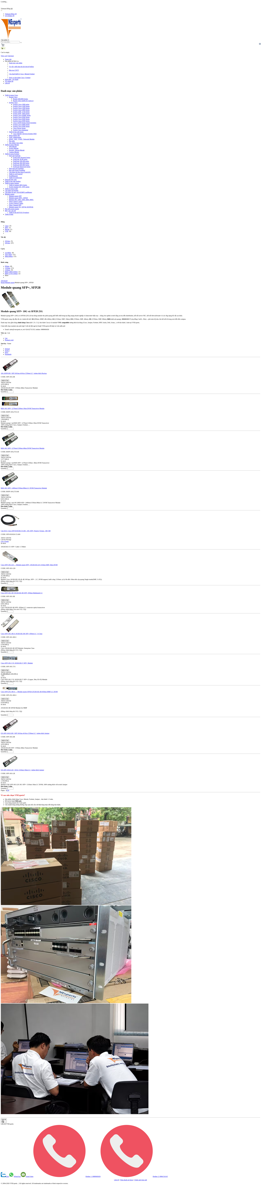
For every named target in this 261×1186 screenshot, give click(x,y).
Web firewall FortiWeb (16, 168)
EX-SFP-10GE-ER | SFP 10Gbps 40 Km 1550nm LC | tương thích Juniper (25, 733)
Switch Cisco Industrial (20, 130)
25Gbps (7, 241)
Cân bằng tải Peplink (11, 190)
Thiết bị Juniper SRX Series (18, 185)
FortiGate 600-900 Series (21, 165)
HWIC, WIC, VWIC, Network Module (21, 139)
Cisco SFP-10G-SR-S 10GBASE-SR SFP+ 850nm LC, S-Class (21, 634)
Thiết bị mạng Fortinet (12, 154)
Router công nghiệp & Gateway (23, 101)
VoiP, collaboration (15, 137)
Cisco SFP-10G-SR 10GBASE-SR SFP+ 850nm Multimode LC (22, 593)
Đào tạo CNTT (14, 70)
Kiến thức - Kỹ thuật (11, 79)
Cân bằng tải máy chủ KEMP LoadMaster (18, 192)
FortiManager (13, 176)
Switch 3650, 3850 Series (21, 113)
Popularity (8, 354)
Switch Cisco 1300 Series (21, 108)
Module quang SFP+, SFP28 (18, 198)
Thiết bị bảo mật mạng (16, 132)
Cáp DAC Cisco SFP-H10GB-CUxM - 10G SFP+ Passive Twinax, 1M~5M (25, 531)
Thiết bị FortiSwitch (15, 178)
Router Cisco (13, 97)
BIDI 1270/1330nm (11, 273)
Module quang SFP (15, 196)
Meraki (7, 229)
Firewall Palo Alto (11, 179)
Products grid (9, 340)
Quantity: (4, 392)
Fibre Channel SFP (15, 205)
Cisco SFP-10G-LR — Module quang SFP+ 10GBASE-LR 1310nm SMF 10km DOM (29, 565)
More (6, 275)
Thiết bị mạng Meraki (12, 145)
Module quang (9, 194)
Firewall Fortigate (14, 156)
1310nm (7, 268)
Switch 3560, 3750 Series (21, 112)
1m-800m (8, 253)
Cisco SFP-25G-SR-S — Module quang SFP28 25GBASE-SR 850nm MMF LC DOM (29, 692)
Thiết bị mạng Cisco (11, 95)
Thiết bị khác (9, 214)
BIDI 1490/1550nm (11, 272)
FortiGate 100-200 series (21, 161)
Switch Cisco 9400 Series (21, 124)
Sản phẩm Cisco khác (16, 143)
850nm (7, 266)
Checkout (10, 56)
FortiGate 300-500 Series (21, 163)
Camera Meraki (14, 152)
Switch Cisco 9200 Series (21, 119)
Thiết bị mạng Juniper (12, 183)
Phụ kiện (12, 141)
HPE (6, 227)
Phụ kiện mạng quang (12, 209)
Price (6, 352)
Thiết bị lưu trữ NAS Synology (19, 212)
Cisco (7, 226)
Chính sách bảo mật (140, 1180)
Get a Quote (5, 541)
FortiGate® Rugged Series (21, 157)
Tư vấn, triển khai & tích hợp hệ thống (21, 66)
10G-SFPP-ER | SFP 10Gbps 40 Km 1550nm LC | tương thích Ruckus (24, 373)
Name (7, 351)
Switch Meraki (13, 148)
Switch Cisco (13, 102)
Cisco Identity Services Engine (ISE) (25, 134)
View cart (4, 56)
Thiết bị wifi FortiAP (16, 174)
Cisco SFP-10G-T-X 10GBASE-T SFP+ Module (17, 663)
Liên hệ (7, 83)
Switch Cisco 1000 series (21, 104)
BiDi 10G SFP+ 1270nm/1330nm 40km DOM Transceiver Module (22, 448)
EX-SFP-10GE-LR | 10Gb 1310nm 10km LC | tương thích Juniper (22, 770)
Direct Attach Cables (15, 201)
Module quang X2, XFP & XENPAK (21, 207)
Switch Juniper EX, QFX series (19, 187)
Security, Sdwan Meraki (16, 150)
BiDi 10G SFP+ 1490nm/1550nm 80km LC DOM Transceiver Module (24, 488)
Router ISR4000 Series (20, 99)
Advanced (4, 281)
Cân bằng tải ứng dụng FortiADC (20, 172)
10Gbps (7, 243)
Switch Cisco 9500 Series (21, 126)
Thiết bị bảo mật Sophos (13, 181)
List (6, 338)
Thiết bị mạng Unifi (11, 189)
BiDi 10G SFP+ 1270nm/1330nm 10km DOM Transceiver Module (22, 408)
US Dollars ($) (9, 16)
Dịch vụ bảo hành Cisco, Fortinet (19, 77)
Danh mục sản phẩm (15, 63)
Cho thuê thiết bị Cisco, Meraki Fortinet (22, 74)
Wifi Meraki (13, 146)
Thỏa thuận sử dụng (126, 1180)
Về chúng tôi (9, 81)
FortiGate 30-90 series (20, 159)
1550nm (7, 270)
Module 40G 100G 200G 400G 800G (21, 200)
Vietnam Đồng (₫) (11, 14)
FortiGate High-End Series (21, 167)
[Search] (21, 42)
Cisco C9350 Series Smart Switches (24, 123)
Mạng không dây (14, 135)
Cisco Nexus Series (19, 128)
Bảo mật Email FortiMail (17, 170)
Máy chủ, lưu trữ (10, 211)
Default (7, 349)
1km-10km (8, 254)
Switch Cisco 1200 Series (21, 106)
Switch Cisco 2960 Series (21, 110)
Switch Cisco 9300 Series (21, 121)
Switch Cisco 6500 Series (21, 117)
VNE (6, 231)
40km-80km (9, 256)
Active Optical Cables (16, 203)
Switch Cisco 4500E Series (22, 115)
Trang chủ (8, 59)
